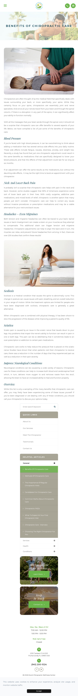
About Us (27, 422)
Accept (39, 691)
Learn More (38, 574)
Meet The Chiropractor (32, 435)
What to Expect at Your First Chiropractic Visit (36, 516)
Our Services (28, 428)
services (26, 540)
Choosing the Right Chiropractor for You (40, 533)
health (25, 546)
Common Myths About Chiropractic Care (39, 500)
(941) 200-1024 (39, 665)
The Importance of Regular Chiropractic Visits (36, 484)
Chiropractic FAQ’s (32, 508)
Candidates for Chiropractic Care (38, 492)
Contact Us (27, 448)
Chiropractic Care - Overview (36, 525)
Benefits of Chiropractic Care (36, 469)
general (26, 463)
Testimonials (28, 442)
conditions (27, 551)
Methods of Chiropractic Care (37, 476)
